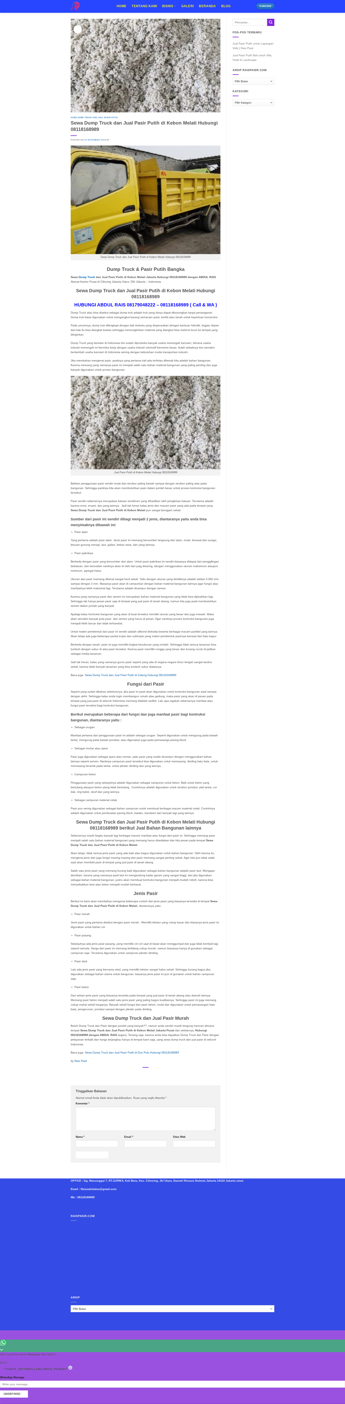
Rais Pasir (80, 1060)
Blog (226, 6)
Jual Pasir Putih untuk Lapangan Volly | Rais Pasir (253, 46)
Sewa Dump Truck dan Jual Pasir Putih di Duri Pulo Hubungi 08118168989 (132, 1052)
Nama (80, 1136)
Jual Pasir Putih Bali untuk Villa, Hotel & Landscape (252, 57)
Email (128, 1136)
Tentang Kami (144, 6)
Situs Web (179, 1136)
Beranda (207, 6)
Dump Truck (87, 277)
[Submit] (270, 22)
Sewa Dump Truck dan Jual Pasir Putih (94, 117)
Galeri (187, 6)
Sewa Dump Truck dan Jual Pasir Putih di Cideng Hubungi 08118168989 (130, 675)
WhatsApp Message (12, 1377)
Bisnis (167, 6)
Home (121, 6)
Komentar (82, 1103)
